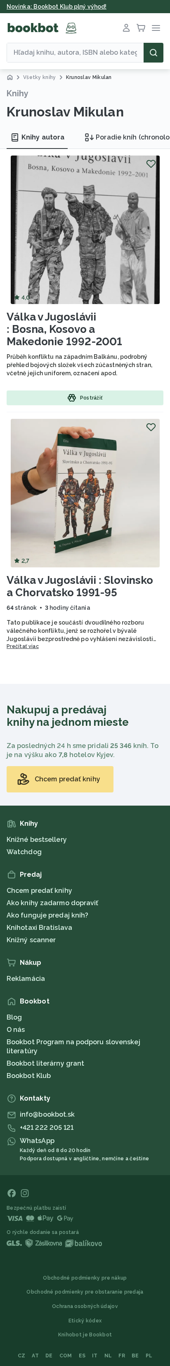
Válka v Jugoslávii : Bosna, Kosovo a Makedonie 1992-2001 (64, 329)
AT (35, 1356)
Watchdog (24, 852)
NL (108, 1356)
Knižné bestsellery (37, 839)
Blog (14, 1017)
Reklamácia (26, 979)
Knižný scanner (31, 940)
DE (49, 1356)
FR (121, 1356)
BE (135, 1356)
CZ (22, 1356)
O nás (16, 1030)
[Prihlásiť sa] (126, 28)
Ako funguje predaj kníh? (47, 915)
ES (82, 1356)
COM (65, 1356)
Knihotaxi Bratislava (39, 928)
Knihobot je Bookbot (85, 1335)
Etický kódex (85, 1321)
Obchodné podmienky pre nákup (85, 1278)
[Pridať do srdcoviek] (151, 163)
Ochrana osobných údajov (85, 1306)
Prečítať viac (23, 646)
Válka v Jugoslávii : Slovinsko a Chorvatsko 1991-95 (80, 586)
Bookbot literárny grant (45, 1063)
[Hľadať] (153, 53)
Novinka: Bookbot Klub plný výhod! (56, 6)
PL (149, 1356)
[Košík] (141, 28)
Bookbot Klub (29, 1076)
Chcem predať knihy (39, 890)
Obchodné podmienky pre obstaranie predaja (84, 1292)
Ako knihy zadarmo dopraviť (53, 903)
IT (95, 1356)
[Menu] (156, 28)
